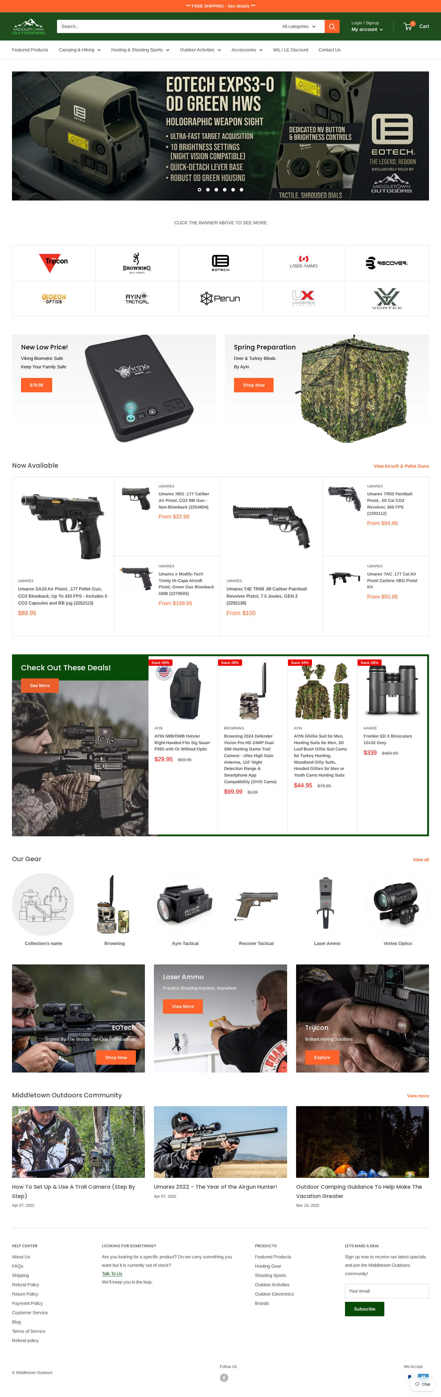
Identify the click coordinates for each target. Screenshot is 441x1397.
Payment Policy (27, 1303)
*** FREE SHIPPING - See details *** (220, 6)
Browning (234, 728)
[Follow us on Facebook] (224, 1378)
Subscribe (364, 1308)
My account (365, 29)
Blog (16, 1321)
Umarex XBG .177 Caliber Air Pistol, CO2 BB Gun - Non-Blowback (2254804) (184, 500)
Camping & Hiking (76, 49)
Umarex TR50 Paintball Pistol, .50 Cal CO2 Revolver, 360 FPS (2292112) (389, 503)
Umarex (26, 581)
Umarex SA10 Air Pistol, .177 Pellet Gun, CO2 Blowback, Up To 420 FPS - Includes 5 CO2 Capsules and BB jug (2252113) (62, 595)
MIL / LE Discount (290, 49)
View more (418, 1095)
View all (421, 859)
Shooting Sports (270, 1275)
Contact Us (330, 49)
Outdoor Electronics (274, 1293)
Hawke (370, 728)
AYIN (158, 728)
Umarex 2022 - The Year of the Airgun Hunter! (215, 1186)
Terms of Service (28, 1331)
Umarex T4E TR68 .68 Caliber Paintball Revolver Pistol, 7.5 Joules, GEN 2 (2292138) (266, 595)
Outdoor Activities (197, 49)
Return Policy (25, 1293)
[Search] (332, 26)
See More (40, 685)
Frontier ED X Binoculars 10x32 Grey (388, 739)
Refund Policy (25, 1284)
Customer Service (30, 1312)
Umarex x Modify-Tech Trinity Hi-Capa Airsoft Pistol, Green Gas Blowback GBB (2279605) (186, 584)
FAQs (17, 1266)
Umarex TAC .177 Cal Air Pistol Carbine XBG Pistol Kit (392, 580)
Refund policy (25, 1340)
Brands (262, 1303)
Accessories (244, 49)
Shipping (20, 1275)
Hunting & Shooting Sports (137, 49)
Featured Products (30, 49)
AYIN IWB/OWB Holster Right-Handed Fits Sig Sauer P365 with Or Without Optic (182, 742)
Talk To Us (112, 1273)
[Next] (427, 745)
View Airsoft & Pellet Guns (402, 466)
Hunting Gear (268, 1266)
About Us (21, 1256)
